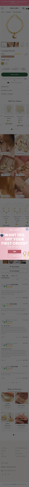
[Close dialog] (27, 229)
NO (15, 256)
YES (14, 252)
